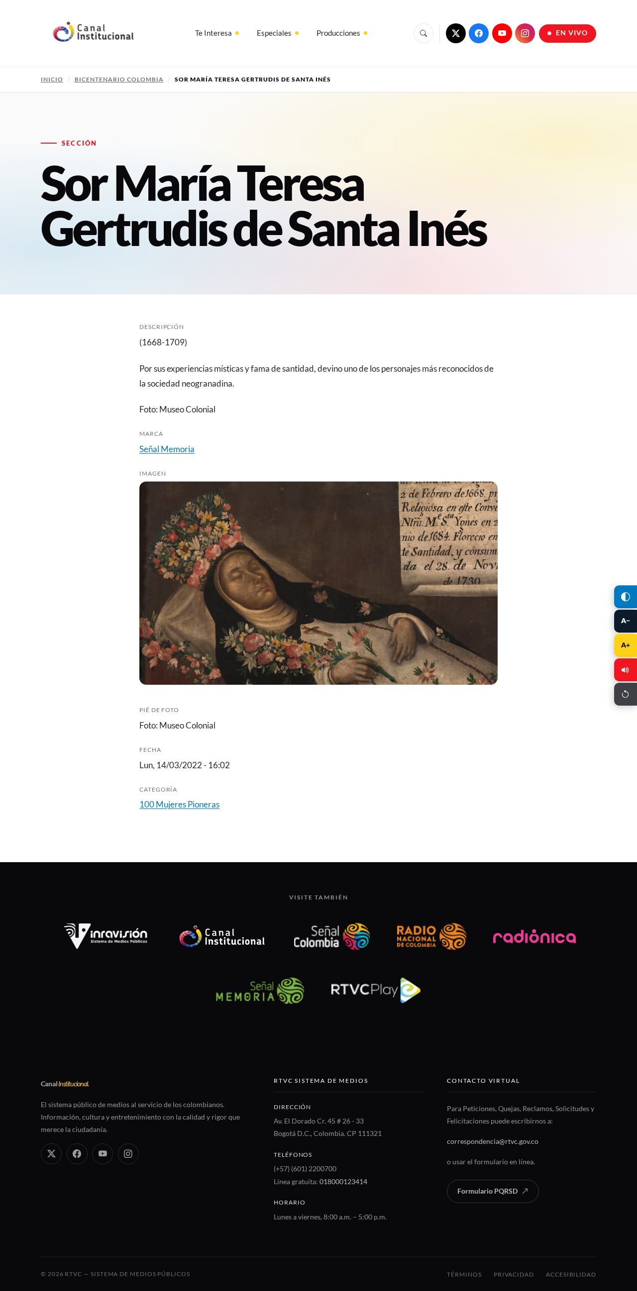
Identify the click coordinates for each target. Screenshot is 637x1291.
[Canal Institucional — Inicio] (93, 33)
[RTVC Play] (376, 990)
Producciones (338, 32)
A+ (625, 645)
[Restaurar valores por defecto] (625, 694)
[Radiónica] (534, 936)
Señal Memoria (167, 449)
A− (625, 621)
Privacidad (514, 1274)
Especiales (274, 32)
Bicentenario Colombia (119, 79)
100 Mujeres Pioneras (179, 804)
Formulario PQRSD (487, 1191)
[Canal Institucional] (222, 936)
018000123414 (343, 1181)
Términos (464, 1274)
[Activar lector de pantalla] (625, 669)
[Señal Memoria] (260, 990)
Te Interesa (213, 32)
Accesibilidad (571, 1274)
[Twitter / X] (456, 33)
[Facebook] (479, 33)
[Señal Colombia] (332, 936)
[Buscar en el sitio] (423, 33)
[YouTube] (502, 33)
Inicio (52, 79)
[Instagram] (525, 33)
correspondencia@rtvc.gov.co (492, 1141)
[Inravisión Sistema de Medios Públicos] (105, 936)
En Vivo (572, 33)
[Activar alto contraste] (625, 596)
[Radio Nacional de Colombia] (431, 936)
